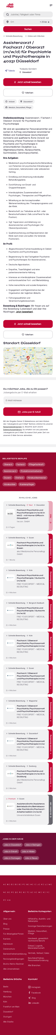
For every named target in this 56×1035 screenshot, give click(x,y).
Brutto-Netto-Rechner (13, 964)
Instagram (36, 987)
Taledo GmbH (28, 69)
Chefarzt (19, 478)
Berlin (5, 986)
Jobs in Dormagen (12, 858)
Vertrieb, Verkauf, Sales (38, 953)
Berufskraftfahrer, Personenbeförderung (38, 959)
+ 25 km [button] (43, 22)
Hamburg (7, 991)
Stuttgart (7, 1016)
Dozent (7, 478)
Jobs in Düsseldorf (12, 845)
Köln (5, 1001)
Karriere (6, 939)
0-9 (8, 900)
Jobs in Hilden (28, 851)
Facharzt (21, 464)
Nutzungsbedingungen (12, 427)
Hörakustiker (9, 484)
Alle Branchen (34, 965)
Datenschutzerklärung (12, 430)
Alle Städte (8, 1022)
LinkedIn (35, 1003)
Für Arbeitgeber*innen (13, 934)
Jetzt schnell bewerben (29, 82)
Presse (6, 929)
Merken (29, 92)
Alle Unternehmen (11, 969)
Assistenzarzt (10, 471)
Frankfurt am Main (11, 1006)
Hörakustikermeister (37, 478)
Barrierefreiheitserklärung (15, 954)
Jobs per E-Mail (31, 412)
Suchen (28, 29)
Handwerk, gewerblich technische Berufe (38, 939)
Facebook (36, 993)
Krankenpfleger (27, 484)
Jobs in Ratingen (33, 845)
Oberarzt (8, 464)
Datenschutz (9, 949)
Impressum (8, 944)
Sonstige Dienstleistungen (40, 926)
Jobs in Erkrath (11, 851)
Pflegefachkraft (36, 464)
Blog (5, 924)
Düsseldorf (8, 1011)
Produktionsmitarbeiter (31, 471)
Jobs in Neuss (31, 858)
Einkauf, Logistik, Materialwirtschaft (36, 947)
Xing (34, 998)
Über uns (7, 919)
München (7, 996)
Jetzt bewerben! (24, 311)
